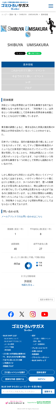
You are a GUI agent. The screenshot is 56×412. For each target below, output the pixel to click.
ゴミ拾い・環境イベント (42, 338)
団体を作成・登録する (14, 379)
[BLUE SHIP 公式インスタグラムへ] (33, 314)
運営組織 (7, 350)
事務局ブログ (8, 366)
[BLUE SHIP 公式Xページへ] (22, 314)
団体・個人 (37, 341)
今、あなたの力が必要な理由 (14, 356)
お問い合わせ (37, 351)
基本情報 (28, 64)
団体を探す (41, 372)
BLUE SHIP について (11, 338)
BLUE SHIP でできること (13, 341)
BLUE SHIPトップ (39, 360)
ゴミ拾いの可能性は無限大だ (14, 353)
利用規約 (35, 354)
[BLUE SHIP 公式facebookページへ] (11, 314)
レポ (28, 82)
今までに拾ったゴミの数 (12, 360)
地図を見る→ (28, 284)
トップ (4, 14)
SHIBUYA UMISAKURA (28, 14)
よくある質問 (9, 344)
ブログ (28, 87)
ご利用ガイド (8, 363)
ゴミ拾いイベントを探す (14, 372)
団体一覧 (12, 14)
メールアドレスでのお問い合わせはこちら (21, 216)
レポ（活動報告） (39, 344)
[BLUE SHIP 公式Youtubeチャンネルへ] (44, 314)
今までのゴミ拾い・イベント (28, 76)
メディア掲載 (9, 347)
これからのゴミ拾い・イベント (28, 70)
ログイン (41, 379)
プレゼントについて (40, 348)
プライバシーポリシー (40, 357)
